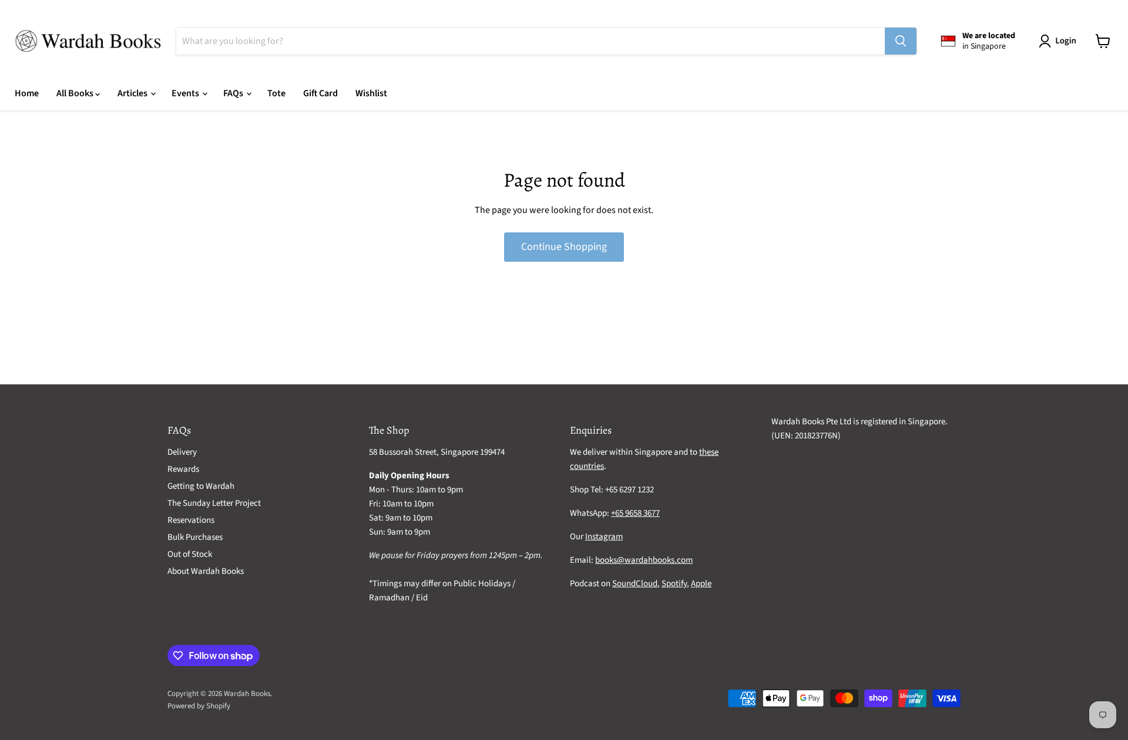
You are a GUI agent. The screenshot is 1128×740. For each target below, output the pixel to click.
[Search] (900, 41)
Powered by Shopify (198, 706)
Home (27, 93)
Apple (701, 583)
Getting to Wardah (200, 486)
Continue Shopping (564, 246)
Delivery (182, 452)
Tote (276, 93)
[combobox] (530, 41)
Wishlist (371, 93)
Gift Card (320, 93)
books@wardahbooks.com (644, 560)
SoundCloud (634, 583)
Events (186, 93)
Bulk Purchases (195, 537)
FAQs (234, 93)
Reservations (190, 520)
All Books (75, 93)
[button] (1060, 41)
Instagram (604, 536)
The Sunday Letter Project (214, 503)
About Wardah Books (205, 571)
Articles (133, 93)
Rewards (183, 469)
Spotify (674, 583)
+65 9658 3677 (635, 513)
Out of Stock (189, 554)
